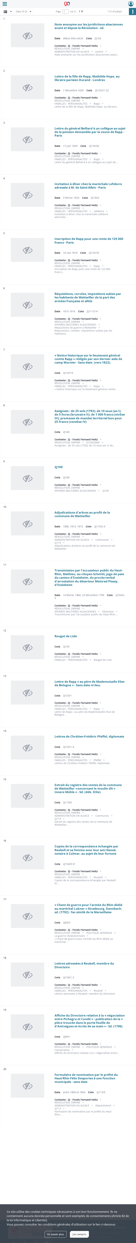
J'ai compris (79, 1234)
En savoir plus (55, 1234)
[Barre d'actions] (132, 11)
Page (58, 11)
